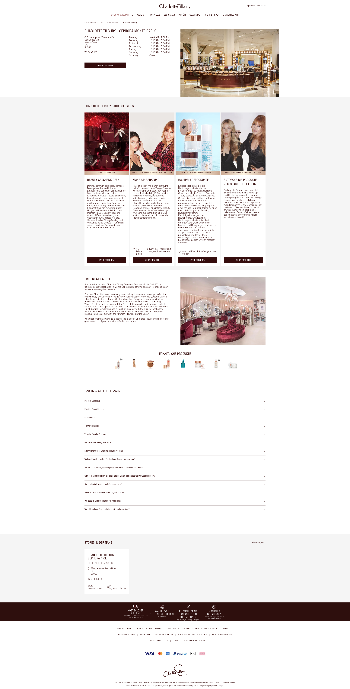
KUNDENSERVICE (126, 634)
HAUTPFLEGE (154, 15)
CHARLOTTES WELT (231, 15)
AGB (198, 682)
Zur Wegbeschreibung (116, 586)
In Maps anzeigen (105, 65)
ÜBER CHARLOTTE (158, 640)
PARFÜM (182, 15)
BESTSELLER (169, 15)
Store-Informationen (95, 586)
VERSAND (145, 634)
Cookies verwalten (228, 682)
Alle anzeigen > (258, 542)
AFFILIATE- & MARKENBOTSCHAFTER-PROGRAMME (192, 628)
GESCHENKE (194, 15)
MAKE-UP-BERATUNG (146, 180)
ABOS (225, 628)
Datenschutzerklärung (171, 682)
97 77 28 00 (90, 52)
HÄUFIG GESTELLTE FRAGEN (192, 634)
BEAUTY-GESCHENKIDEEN (103, 180)
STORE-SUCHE (124, 628)
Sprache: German (255, 5)
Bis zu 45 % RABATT (120, 15)
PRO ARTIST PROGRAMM (148, 628)
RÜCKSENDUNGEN (164, 634)
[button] (175, 401)
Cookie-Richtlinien (188, 682)
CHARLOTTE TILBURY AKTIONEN (189, 640)
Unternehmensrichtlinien (210, 682)
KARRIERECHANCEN (222, 634)
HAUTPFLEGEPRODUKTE (193, 180)
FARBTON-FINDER (211, 15)
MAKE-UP (141, 15)
